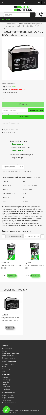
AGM (24, 193)
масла (37, 410)
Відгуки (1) (27, 171)
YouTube (6, 382)
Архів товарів (6, 380)
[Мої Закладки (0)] (6, 2)
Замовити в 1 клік (36, 110)
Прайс (4, 366)
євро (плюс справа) (30, 185)
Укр (44, 2)
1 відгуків (5, 123)
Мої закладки (6, 400)
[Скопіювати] (18, 86)
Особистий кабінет (8, 395)
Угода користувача (8, 356)
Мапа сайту (6, 369)
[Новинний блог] (15, 2)
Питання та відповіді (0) (11, 171)
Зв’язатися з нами (8, 364)
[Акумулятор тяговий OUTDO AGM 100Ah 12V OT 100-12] (23, 58)
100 (24, 181)
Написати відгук (15, 123)
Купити (23, 104)
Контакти (5, 351)
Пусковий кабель (14, 236)
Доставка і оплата (8, 358)
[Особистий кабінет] (2, 2)
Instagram (6, 387)
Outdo (12, 84)
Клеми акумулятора (32, 236)
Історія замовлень (8, 398)
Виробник (5, 377)
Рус (39, 2)
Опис (21, 167)
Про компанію (7, 349)
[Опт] (19, 2)
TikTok (5, 384)
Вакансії (4, 371)
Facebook (6, 389)
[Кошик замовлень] (10, 2)
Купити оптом (23, 117)
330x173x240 (27, 189)
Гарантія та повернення (10, 353)
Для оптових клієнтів (9, 402)
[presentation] (2, 263)
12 (24, 197)
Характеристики (9, 167)
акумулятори (30, 410)
